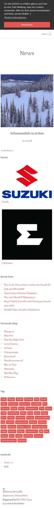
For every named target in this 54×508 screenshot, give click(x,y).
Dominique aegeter (39, 426)
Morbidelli (28, 436)
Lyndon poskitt (21, 422)
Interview (11, 426)
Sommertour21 (31, 431)
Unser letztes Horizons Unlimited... (21, 293)
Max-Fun (8, 335)
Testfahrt (10, 422)
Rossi (4, 417)
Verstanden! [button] (27, 25)
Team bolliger (13, 413)
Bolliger (21, 431)
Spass (37, 413)
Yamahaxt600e (31, 408)
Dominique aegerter (9, 440)
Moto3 (21, 408)
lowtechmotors (11, 344)
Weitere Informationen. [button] (15, 17)
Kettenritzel (9, 356)
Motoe (23, 413)
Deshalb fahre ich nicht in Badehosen (22, 309)
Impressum (8, 495)
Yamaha (19, 399)
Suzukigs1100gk (24, 426)
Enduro (11, 417)
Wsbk (4, 413)
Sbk (41, 431)
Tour (41, 408)
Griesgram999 (11, 352)
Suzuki (43, 399)
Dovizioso (38, 436)
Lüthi (4, 426)
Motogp (11, 399)
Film (36, 399)
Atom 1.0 (8, 462)
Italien (4, 431)
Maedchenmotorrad (13, 360)
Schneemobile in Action (27, 133)
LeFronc (8, 348)
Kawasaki (5, 408)
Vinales (19, 436)
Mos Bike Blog (11, 373)
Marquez (33, 422)
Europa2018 (24, 404)
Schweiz (12, 431)
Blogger (44, 413)
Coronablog (36, 404)
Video (4, 399)
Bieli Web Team (24, 499)
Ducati (48, 408)
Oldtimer (42, 422)
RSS (6, 466)
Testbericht (20, 417)
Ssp (3, 422)
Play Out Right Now (14, 339)
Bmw (12, 436)
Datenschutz (21, 495)
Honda (13, 408)
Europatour (13, 404)
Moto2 (4, 404)
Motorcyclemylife (13, 492)
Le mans (30, 417)
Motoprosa (9, 331)
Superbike (22, 440)
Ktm (44, 404)
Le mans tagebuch (42, 417)
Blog (46, 431)
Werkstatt (28, 399)
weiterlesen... (7, 150)
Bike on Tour (10, 364)
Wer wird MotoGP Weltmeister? (19, 297)
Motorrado (9, 369)
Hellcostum (9, 377)
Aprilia (4, 436)
